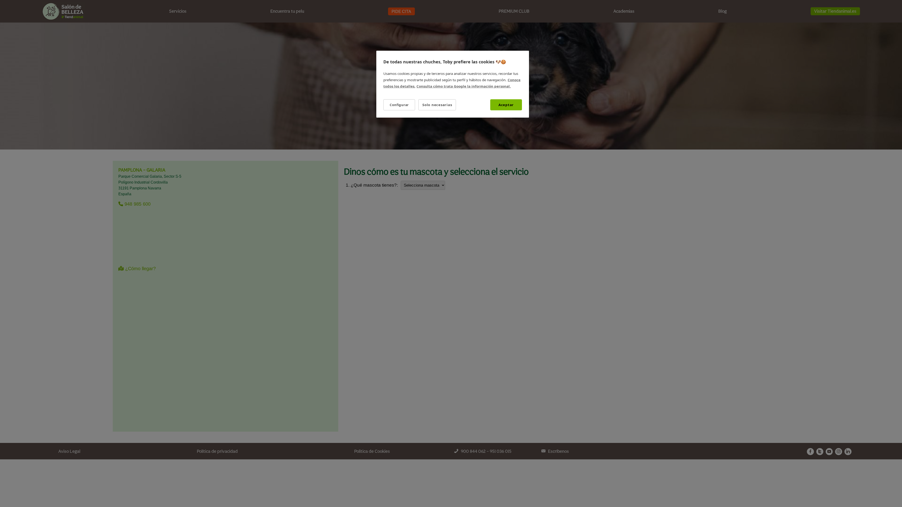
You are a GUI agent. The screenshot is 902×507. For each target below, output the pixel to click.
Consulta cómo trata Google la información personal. (463, 86)
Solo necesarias (437, 104)
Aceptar (506, 104)
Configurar (399, 105)
